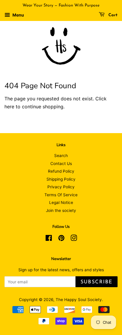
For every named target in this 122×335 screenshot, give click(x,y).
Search (61, 155)
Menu (18, 14)
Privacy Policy (61, 186)
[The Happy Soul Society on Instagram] (73, 239)
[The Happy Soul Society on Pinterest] (61, 239)
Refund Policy (61, 171)
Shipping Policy (61, 179)
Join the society (61, 210)
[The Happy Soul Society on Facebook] (48, 239)
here (9, 107)
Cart (112, 15)
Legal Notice (61, 202)
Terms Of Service (61, 194)
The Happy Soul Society (79, 299)
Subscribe (97, 282)
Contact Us (61, 163)
